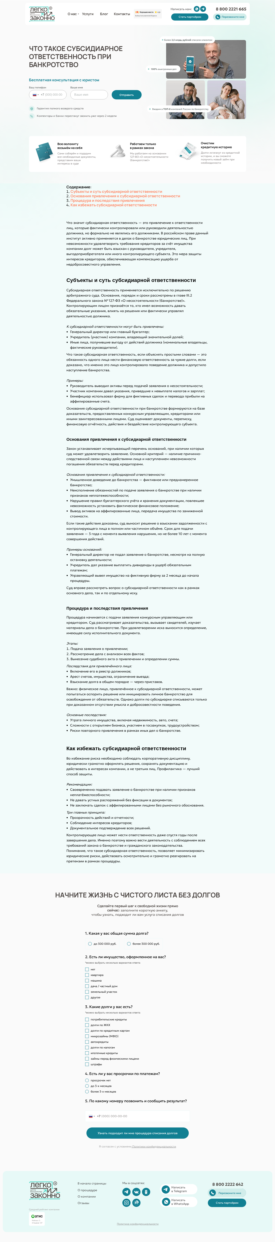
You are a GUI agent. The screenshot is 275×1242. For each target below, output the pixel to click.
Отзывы (83, 1203)
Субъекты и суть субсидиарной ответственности (116, 191)
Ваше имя (76, 87)
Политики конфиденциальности (154, 1146)
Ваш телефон (37, 87)
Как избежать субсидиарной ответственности (114, 204)
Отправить (127, 95)
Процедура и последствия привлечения (108, 200)
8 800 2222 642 (227, 1184)
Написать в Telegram (179, 1189)
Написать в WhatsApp (180, 1202)
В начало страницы (92, 1183)
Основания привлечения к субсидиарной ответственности (125, 195)
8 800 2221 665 (231, 9)
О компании (87, 1196)
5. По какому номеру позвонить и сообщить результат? (136, 1103)
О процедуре (87, 1190)
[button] (189, 17)
